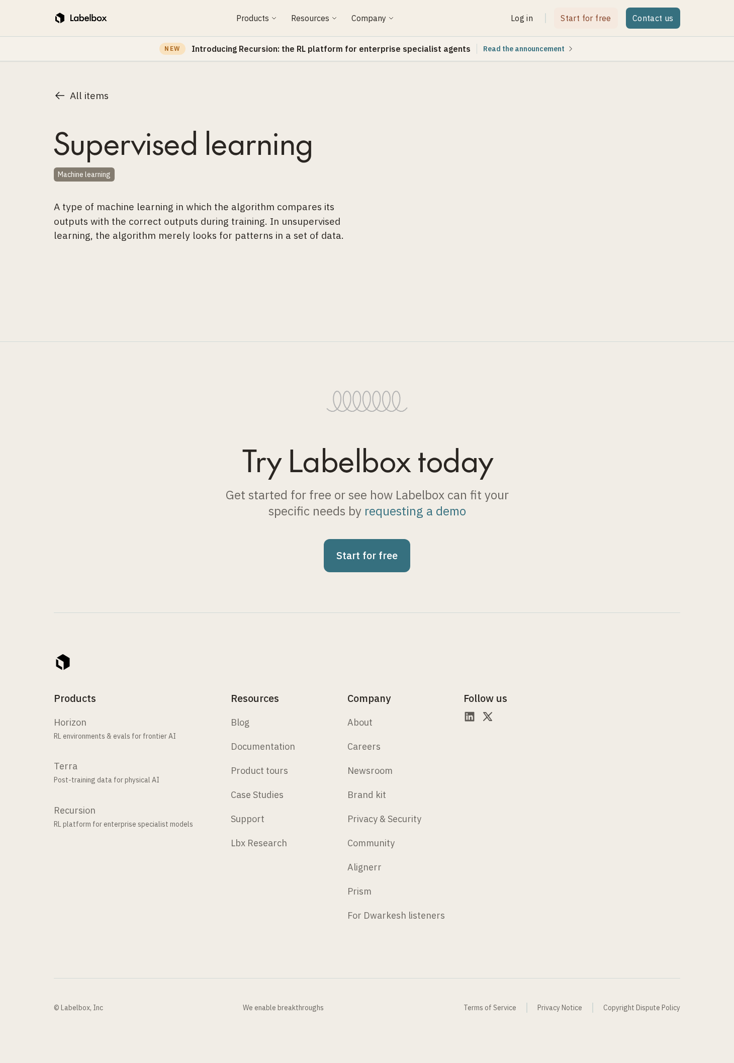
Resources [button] (310, 18)
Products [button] (252, 18)
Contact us (653, 18)
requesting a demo (415, 511)
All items (89, 95)
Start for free (586, 18)
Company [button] (368, 18)
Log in (522, 18)
